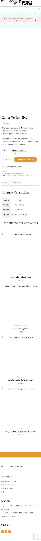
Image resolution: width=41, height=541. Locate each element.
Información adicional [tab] (11, 182)
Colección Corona (14, 175)
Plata (22, 175)
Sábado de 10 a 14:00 (8, 516)
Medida (4, 150)
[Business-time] (9, 531)
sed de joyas (29, 175)
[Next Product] (35, 21)
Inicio (5, 18)
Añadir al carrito (25, 160)
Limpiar (14, 153)
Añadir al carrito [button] (20, 439)
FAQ (2, 492)
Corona (20, 18)
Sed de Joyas (12, 18)
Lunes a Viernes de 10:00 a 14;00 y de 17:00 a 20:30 (17, 513)
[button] (35, 9)
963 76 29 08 (5, 509)
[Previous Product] (35, 18)
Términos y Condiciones (8, 481)
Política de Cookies (7, 488)
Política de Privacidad (8, 485)
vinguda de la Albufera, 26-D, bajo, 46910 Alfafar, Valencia (19, 506)
